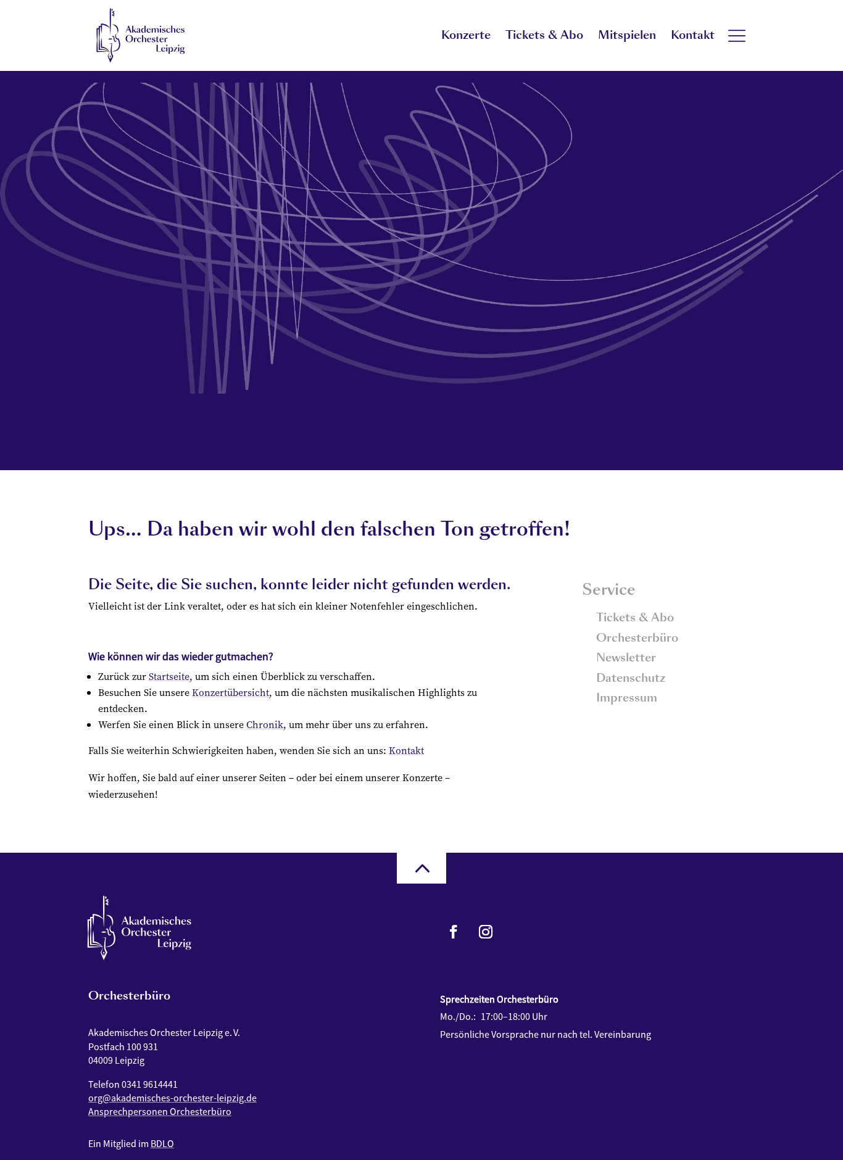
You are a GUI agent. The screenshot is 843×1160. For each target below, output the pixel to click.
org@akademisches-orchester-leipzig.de (172, 1098)
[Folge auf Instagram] (485, 931)
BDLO (162, 1143)
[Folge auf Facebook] (453, 931)
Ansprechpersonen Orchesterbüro (159, 1111)
